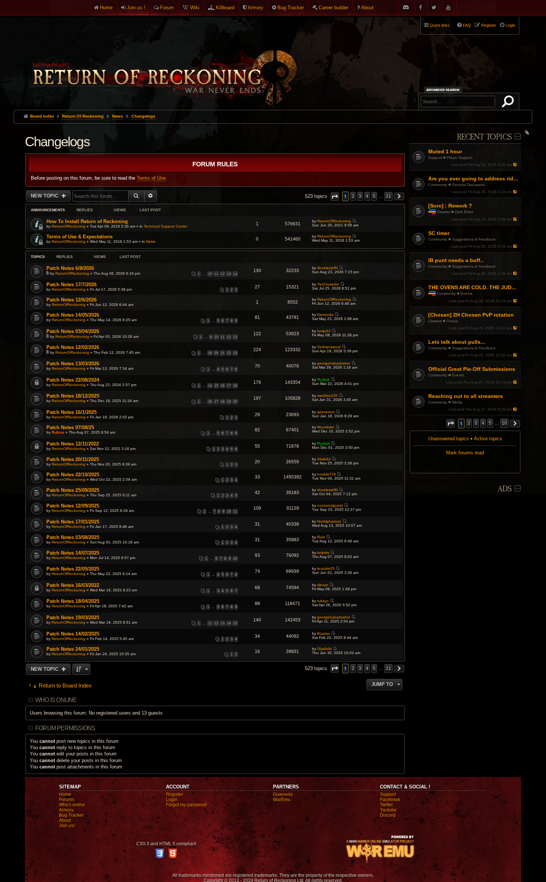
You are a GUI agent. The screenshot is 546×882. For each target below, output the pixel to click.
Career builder (333, 7)
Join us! (67, 825)
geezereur (326, 412)
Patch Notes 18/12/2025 (72, 396)
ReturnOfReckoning (68, 226)
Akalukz (324, 459)
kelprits (323, 553)
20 (216, 353)
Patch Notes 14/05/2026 (72, 315)
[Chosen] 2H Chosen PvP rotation (471, 315)
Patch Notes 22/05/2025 (72, 569)
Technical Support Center (165, 226)
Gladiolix (324, 649)
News (150, 241)
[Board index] (163, 60)
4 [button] (483, 423)
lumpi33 (324, 331)
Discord (388, 815)
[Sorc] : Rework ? (450, 206)
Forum (167, 7)
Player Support (459, 158)
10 (210, 274)
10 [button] (504, 423)
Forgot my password (186, 804)
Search (509, 102)
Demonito (325, 315)
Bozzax (323, 633)
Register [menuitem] (488, 25)
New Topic (45, 196)
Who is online (56, 700)
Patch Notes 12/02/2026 (72, 347)
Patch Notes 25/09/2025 (72, 490)
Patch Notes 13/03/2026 (72, 363)
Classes (443, 212)
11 (216, 274)
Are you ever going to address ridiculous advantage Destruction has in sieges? (473, 179)
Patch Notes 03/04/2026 (72, 331)
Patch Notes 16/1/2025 (71, 412)
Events (466, 293)
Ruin (321, 537)
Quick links (440, 25)
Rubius (58, 432)
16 (222, 386)
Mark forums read (465, 452)
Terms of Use (151, 178)
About (367, 7)
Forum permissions (65, 728)
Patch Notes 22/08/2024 (72, 380)
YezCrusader (328, 284)
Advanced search (444, 89)
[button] (450, 423)
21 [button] (388, 196)
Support (435, 158)
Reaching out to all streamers (465, 396)
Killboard (225, 7)
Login (172, 799)
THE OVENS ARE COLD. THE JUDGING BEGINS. (473, 287)
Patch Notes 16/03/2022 (72, 585)
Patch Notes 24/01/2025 (72, 649)
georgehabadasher (333, 363)
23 (235, 353)
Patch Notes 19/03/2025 (72, 617)
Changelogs (57, 141)
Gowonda (283, 794)
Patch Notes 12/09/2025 (72, 506)
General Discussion (468, 185)
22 (229, 353)
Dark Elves (464, 212)
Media (457, 402)
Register (174, 794)
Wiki (194, 7)
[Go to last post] (515, 165)
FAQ (467, 25)
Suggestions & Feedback (473, 239)
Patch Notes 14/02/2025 (72, 634)
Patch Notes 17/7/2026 (71, 284)
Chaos (452, 321)
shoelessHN (327, 268)
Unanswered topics (448, 438)
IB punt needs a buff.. (455, 260)
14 (235, 274)
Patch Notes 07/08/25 (70, 427)
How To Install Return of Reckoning (87, 221)
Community (437, 185)
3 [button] (476, 423)
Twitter (386, 804)
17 (229, 386)
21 (222, 353)
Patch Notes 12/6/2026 (71, 300)
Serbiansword (329, 347)
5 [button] (490, 423)
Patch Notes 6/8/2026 (70, 268)
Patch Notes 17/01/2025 (72, 522)
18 (235, 386)
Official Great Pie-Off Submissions (471, 369)
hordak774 (326, 474)
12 (222, 274)
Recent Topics (484, 137)
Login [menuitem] (510, 25)
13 (229, 274)
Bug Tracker (290, 7)
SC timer (438, 233)
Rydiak (323, 380)
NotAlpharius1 (329, 521)
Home (106, 7)
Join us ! (136, 7)
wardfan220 (327, 395)
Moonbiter (325, 427)
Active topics (488, 438)
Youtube (388, 810)
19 (210, 353)
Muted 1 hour (445, 151)
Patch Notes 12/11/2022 (72, 444)
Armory (255, 7)
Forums (66, 799)
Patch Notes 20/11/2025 (72, 459)
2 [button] (469, 423)
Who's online (72, 804)
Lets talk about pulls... (456, 342)
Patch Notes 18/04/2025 (72, 601)
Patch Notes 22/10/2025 (72, 474)
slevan (322, 585)
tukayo (323, 601)
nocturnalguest (330, 505)
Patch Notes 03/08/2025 (72, 537)
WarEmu (281, 799)
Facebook (390, 799)
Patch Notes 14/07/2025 (72, 553)
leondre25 (326, 568)
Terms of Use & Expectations (79, 236)
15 (216, 386)
